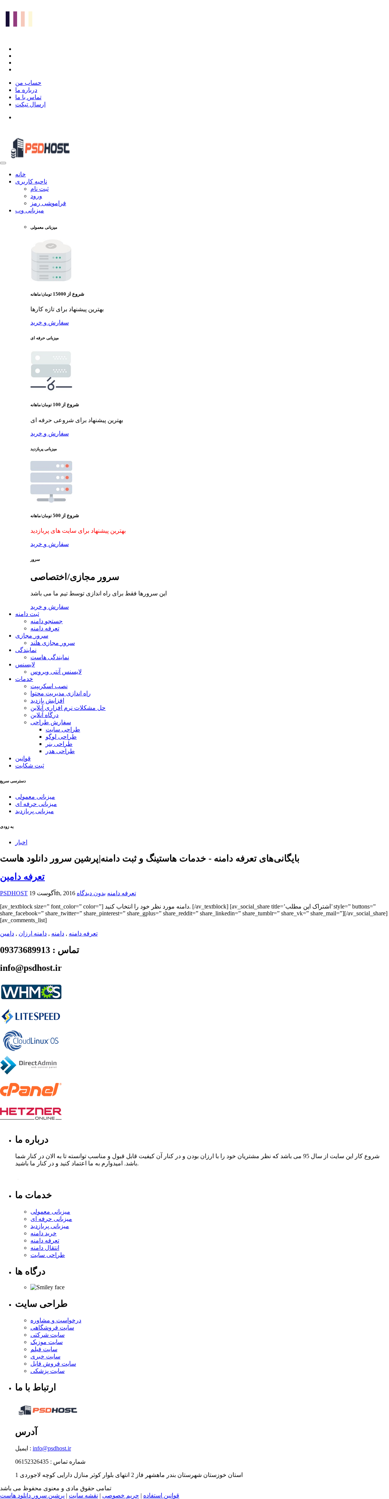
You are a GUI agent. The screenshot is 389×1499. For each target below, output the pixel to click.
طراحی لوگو (61, 736)
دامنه (57, 933)
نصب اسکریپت (49, 686)
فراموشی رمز (48, 203)
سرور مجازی (31, 635)
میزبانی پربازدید (34, 811)
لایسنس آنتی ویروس (56, 671)
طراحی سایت (63, 729)
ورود (36, 196)
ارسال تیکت (30, 104)
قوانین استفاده (161, 1495)
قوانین (23, 758)
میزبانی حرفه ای (36, 804)
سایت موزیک (46, 1342)
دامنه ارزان (33, 933)
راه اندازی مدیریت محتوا (60, 693)
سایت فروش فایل (53, 1363)
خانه (20, 174)
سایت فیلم (43, 1349)
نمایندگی (25, 650)
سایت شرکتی (47, 1334)
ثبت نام (39, 188)
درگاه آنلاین (44, 715)
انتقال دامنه (44, 1247)
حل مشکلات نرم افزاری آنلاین (68, 707)
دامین (7, 933)
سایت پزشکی (47, 1371)
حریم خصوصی (120, 1495)
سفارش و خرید (49, 322)
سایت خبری (45, 1356)
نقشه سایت (83, 1495)
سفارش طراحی (50, 722)
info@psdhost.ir (52, 1448)
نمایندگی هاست (49, 657)
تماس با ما (28, 97)
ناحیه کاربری (31, 181)
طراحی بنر (59, 744)
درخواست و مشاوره (55, 1320)
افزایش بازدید (47, 700)
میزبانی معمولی (35, 796)
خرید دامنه (43, 1233)
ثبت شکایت (29, 765)
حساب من (28, 82)
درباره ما (26, 90)
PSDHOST (14, 893)
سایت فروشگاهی (52, 1327)
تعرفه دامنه (44, 628)
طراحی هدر (60, 751)
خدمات (24, 679)
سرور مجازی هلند (52, 642)
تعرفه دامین (22, 877)
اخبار (21, 842)
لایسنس (25, 664)
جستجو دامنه (46, 621)
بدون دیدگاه (91, 893)
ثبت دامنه (27, 614)
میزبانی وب (29, 210)
